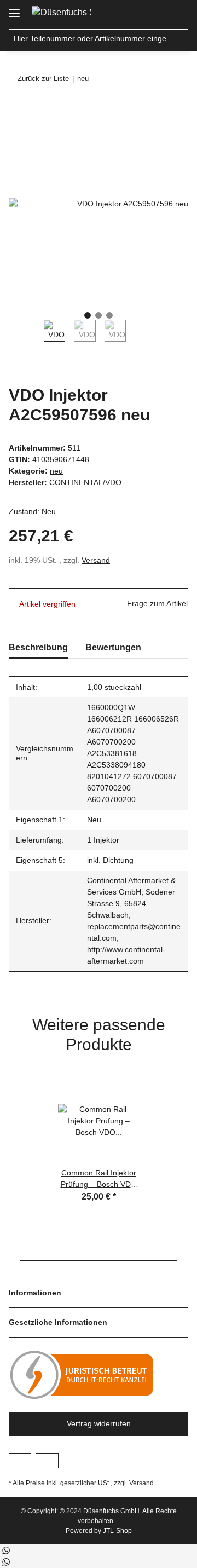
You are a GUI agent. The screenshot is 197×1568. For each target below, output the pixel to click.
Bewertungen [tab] (113, 647)
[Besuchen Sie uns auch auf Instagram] (47, 1460)
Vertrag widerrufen (99, 1423)
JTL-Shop (117, 1531)
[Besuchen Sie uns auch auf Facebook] (20, 1460)
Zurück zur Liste (43, 78)
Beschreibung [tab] (38, 647)
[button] (156, 12)
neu (56, 470)
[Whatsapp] (5, 1550)
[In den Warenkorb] (17, 108)
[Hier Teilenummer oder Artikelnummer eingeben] (179, 38)
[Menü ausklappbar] (14, 9)
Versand (96, 560)
